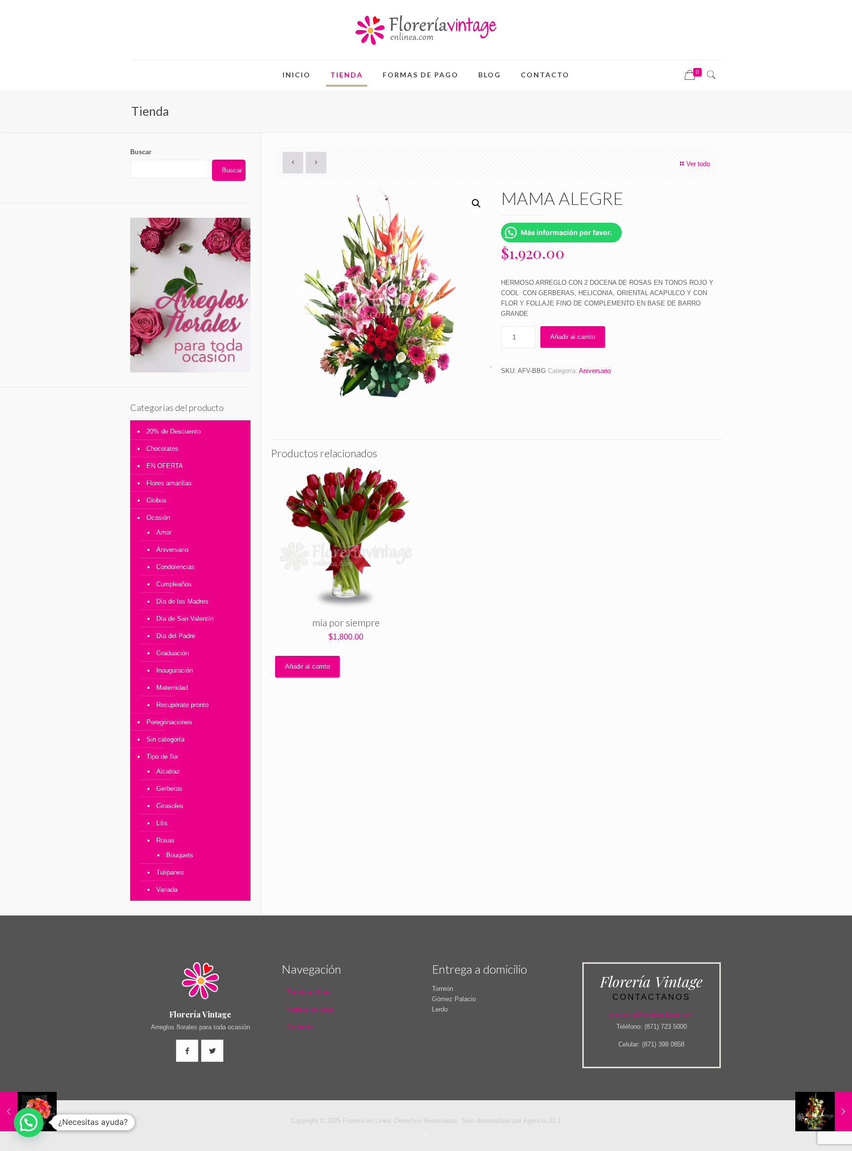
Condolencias (175, 567)
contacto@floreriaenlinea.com (651, 1014)
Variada (167, 889)
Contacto (300, 1026)
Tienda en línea (309, 992)
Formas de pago (310, 1009)
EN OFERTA (164, 466)
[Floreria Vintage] (426, 30)
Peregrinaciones (169, 722)
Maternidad (172, 687)
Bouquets (179, 855)
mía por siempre (346, 622)
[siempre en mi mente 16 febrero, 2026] (823, 1111)
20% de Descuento (173, 431)
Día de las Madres (182, 601)
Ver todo (698, 164)
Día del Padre (175, 636)
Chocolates (162, 448)
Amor (164, 532)
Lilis (162, 823)
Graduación (172, 653)
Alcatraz (168, 771)
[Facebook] (426, 1135)
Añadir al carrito (572, 336)
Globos (156, 500)
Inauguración (174, 670)
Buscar (140, 152)
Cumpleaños (174, 584)
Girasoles (169, 806)
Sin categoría (165, 739)
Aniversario (595, 370)
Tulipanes (170, 872)
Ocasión (158, 517)
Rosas (165, 840)
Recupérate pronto (182, 705)
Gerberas (169, 788)
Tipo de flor (162, 756)
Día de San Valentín (184, 618)
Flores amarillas (169, 483)
